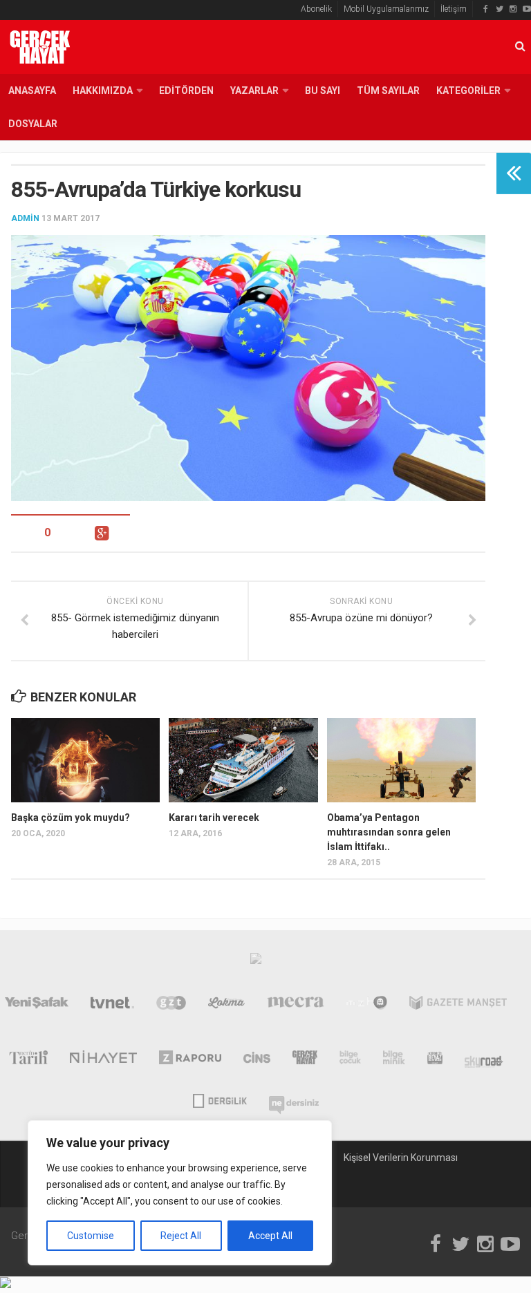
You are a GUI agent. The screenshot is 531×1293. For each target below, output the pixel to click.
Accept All (270, 1235)
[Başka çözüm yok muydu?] (85, 760)
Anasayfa (32, 90)
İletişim (453, 9)
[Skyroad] (484, 1060)
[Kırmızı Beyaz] (434, 1060)
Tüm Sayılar (388, 90)
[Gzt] (171, 1005)
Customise (90, 1235)
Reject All (180, 1235)
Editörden (186, 90)
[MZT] (366, 1005)
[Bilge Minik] (394, 1060)
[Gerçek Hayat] (304, 1060)
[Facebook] (485, 9)
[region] (180, 1192)
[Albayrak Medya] (255, 962)
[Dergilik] (219, 1099)
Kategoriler (468, 90)
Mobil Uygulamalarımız (386, 9)
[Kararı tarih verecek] (243, 760)
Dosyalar (32, 123)
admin (25, 218)
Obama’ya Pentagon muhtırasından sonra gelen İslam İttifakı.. (389, 832)
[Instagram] (513, 9)
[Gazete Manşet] (458, 1005)
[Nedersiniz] (294, 1099)
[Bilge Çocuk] (350, 1060)
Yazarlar (254, 90)
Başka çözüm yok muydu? (70, 817)
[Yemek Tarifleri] (226, 1005)
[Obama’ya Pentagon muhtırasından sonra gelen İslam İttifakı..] (401, 760)
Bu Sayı (322, 90)
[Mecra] (296, 1005)
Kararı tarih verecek (214, 817)
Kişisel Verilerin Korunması (401, 1157)
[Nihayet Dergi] (103, 1060)
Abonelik (316, 9)
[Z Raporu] (190, 1060)
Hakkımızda (103, 90)
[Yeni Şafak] (36, 1005)
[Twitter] (499, 9)
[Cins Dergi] (256, 1060)
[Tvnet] (113, 1005)
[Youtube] (527, 9)
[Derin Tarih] (28, 1060)
